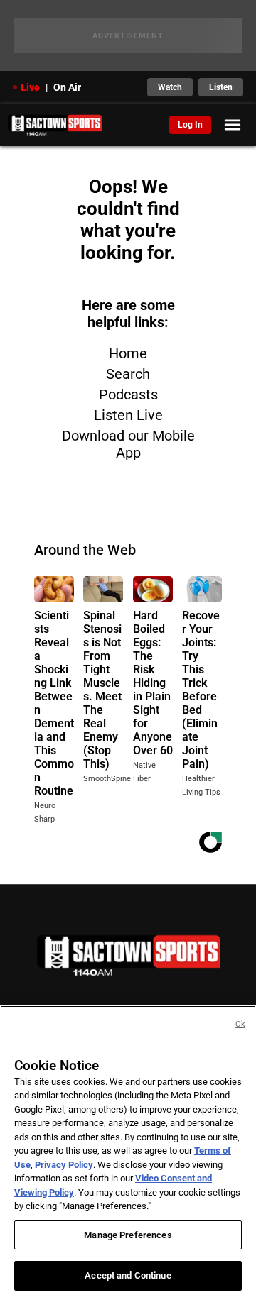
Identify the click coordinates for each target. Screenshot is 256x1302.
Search (128, 373)
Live (30, 87)
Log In (190, 125)
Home (128, 353)
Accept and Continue (128, 1275)
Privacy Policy (64, 1164)
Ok (240, 1024)
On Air (67, 87)
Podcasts (128, 394)
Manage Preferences (127, 1235)
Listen (221, 87)
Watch (170, 87)
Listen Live (128, 415)
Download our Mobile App (128, 444)
